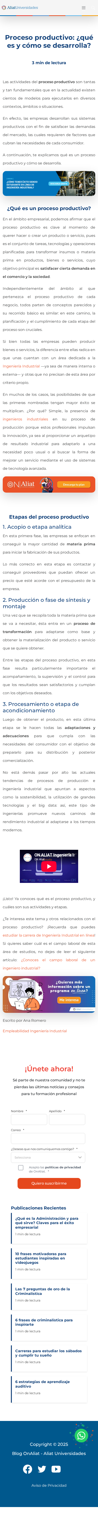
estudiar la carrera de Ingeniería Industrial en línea (48, 935)
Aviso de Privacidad (49, 1485)
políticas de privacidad (62, 1167)
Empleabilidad (16, 1031)
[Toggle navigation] (83, 7)
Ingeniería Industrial (48, 1031)
